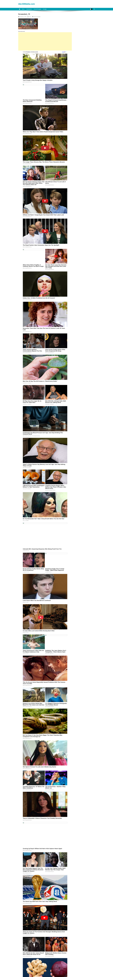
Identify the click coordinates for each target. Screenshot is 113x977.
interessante (29, 9)
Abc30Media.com (26, 4)
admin (30, 16)
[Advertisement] (45, 41)
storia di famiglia (37, 9)
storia (23, 9)
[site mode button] (91, 9)
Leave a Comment (36, 16)
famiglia (44, 9)
